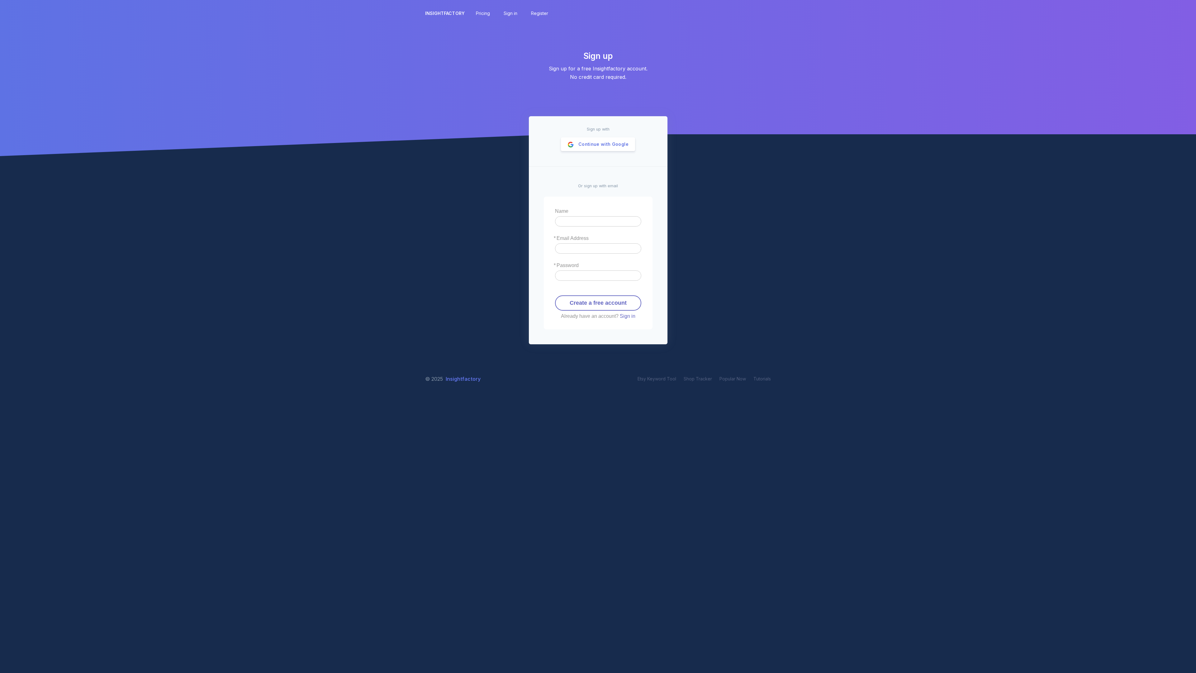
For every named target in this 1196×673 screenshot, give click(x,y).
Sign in (627, 316)
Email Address (573, 238)
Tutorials (762, 378)
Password (568, 265)
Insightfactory (445, 13)
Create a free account (598, 303)
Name (561, 211)
